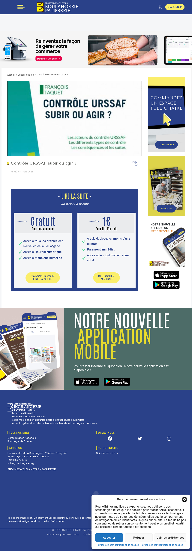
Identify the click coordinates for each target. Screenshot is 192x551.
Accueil (11, 75)
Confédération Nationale (22, 437)
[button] (184, 499)
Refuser (138, 537)
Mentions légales (71, 534)
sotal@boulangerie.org (21, 463)
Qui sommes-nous (107, 453)
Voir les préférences (170, 537)
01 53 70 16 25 (20, 459)
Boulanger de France (20, 441)
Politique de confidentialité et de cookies (118, 545)
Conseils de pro (26, 75)
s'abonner (175, 7)
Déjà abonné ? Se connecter (74, 204)
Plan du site (52, 534)
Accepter (109, 537)
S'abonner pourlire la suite (43, 278)
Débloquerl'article (106, 278)
